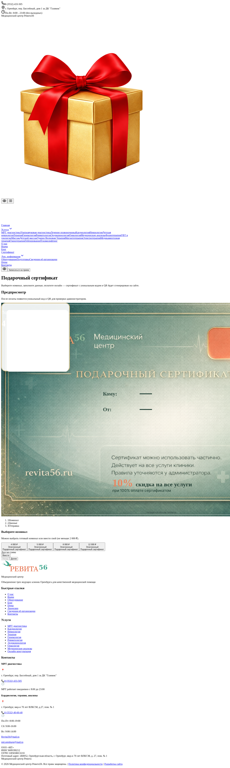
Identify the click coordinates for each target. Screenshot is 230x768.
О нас (4, 243)
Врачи (4, 246)
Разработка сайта (113, 764)
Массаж (15, 238)
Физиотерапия (113, 235)
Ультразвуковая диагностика (35, 232)
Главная (5, 225)
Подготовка (23, 259)
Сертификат (7, 252)
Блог (3, 249)
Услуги (5, 229)
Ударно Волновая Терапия (51, 238)
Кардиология (83, 232)
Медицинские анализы (93, 235)
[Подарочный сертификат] (81, 197)
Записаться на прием (19, 270)
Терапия (18, 235)
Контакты (6, 265)
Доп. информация (10, 256)
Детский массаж (28, 238)
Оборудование (9, 259)
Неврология (96, 232)
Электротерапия (91, 238)
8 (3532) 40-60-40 (13, 712)
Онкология (75, 235)
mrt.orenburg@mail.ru (12, 742)
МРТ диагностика (10, 232)
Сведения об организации (43, 259)
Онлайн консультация (19, 651)
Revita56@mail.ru (10, 736)
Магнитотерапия (74, 238)
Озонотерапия (17, 241)
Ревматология (43, 235)
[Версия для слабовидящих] (4, 201)
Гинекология (29, 235)
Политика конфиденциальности (85, 764)
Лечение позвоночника (63, 232)
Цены (4, 262)
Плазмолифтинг (49, 241)
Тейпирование (32, 241)
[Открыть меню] (11, 201)
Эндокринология (60, 235)
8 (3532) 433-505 (13, 681)
